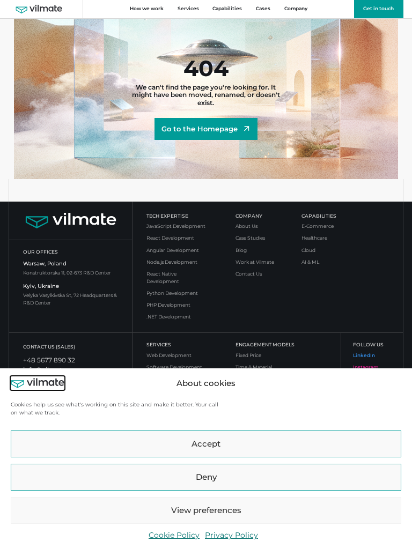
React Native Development (162, 277)
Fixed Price (248, 355)
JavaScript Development (175, 226)
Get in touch (378, 8)
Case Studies (250, 238)
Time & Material (254, 367)
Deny (206, 477)
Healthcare (314, 238)
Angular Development (172, 250)
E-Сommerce (317, 226)
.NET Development (168, 317)
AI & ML (310, 262)
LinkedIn (364, 355)
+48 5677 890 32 (49, 360)
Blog (241, 250)
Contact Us (249, 274)
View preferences (206, 510)
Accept (206, 444)
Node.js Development (171, 262)
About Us (247, 226)
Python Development (172, 293)
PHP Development (168, 305)
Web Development (169, 355)
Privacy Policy (231, 535)
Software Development (174, 367)
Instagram (366, 367)
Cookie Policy (174, 535)
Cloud (308, 250)
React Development (170, 238)
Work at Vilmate (255, 262)
